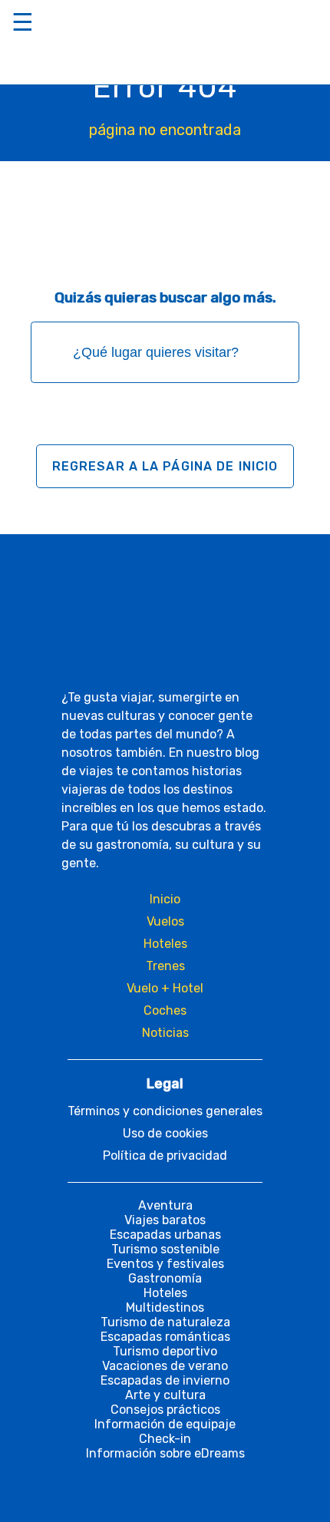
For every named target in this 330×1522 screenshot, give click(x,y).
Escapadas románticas (165, 1336)
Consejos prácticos (165, 1409)
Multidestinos (165, 1307)
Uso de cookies (165, 1133)
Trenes (165, 966)
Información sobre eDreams (165, 1453)
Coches (165, 1010)
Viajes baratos (165, 1220)
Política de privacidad (165, 1155)
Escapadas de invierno (165, 1380)
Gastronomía (165, 1278)
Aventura (165, 1205)
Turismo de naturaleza (165, 1322)
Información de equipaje (165, 1424)
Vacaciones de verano (165, 1366)
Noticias (165, 1032)
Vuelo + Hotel (165, 988)
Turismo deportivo (165, 1351)
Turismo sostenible (165, 1249)
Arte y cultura (165, 1395)
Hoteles (165, 943)
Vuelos (165, 921)
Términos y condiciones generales (165, 1111)
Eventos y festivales (165, 1263)
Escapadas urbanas (165, 1234)
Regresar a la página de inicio (165, 466)
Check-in (165, 1438)
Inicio (165, 899)
